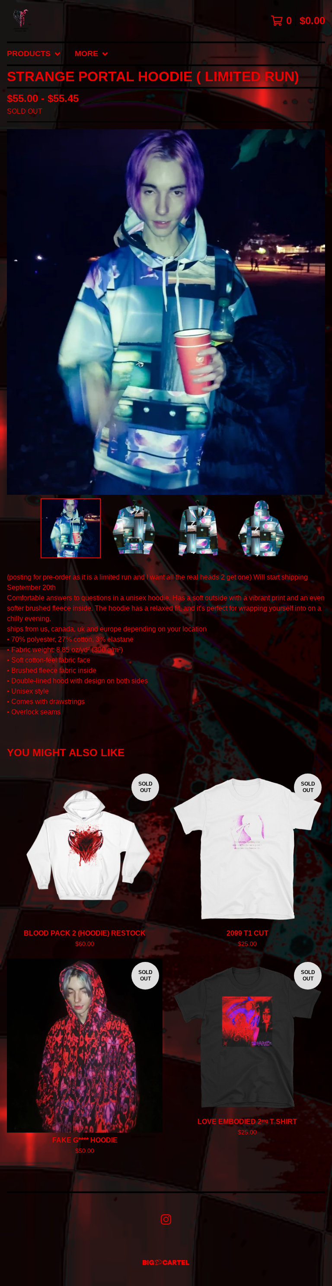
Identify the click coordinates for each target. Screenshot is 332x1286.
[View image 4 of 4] (261, 528)
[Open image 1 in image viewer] (166, 312)
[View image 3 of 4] (198, 528)
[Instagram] (166, 1219)
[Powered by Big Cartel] (166, 1262)
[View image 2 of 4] (134, 528)
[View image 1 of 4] (71, 528)
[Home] (21, 21)
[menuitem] (34, 53)
